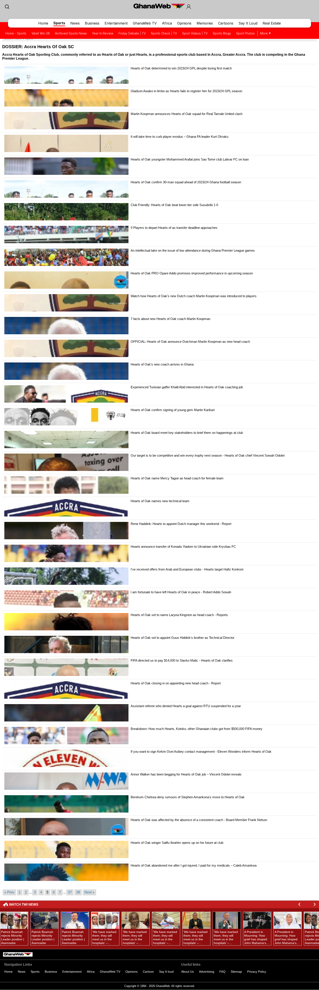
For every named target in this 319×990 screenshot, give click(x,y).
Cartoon (148, 971)
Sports (59, 23)
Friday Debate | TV (132, 33)
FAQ (222, 971)
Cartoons (225, 23)
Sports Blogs (222, 33)
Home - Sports (15, 33)
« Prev (9, 892)
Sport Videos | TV (194, 33)
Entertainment (116, 23)
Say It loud (166, 971)
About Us (187, 971)
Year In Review (102, 33)
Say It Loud (247, 23)
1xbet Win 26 (40, 33)
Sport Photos (245, 33)
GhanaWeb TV (145, 23)
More (264, 33)
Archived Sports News (71, 33)
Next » (89, 892)
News (75, 23)
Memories (205, 23)
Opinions (184, 23)
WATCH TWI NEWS (23, 904)
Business (92, 23)
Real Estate (272, 23)
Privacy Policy (256, 971)
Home (43, 23)
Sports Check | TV (164, 33)
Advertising (206, 971)
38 (78, 892)
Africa (167, 23)
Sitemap (236, 971)
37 (70, 892)
